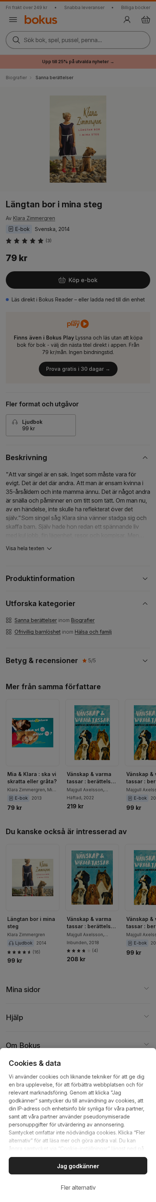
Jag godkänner (78, 1166)
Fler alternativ (78, 1187)
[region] (78, 1125)
